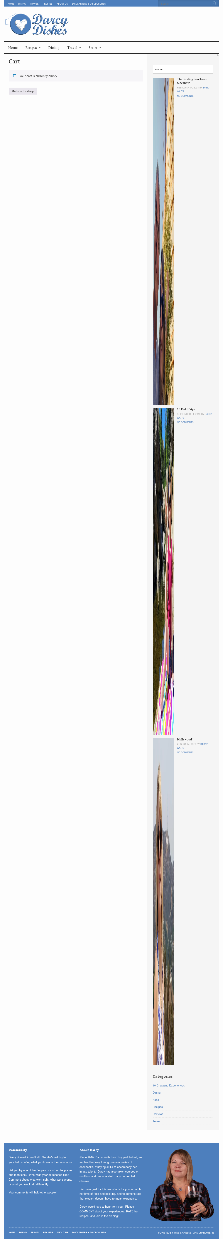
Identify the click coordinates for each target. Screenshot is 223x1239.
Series (93, 47)
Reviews (158, 1114)
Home (11, 3)
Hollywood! (185, 739)
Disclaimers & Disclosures (89, 3)
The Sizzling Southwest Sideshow (192, 81)
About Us (62, 3)
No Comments (185, 95)
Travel (34, 3)
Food (156, 1100)
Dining (22, 3)
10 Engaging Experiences (169, 1085)
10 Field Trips (186, 409)
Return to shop (23, 91)
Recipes (47, 3)
